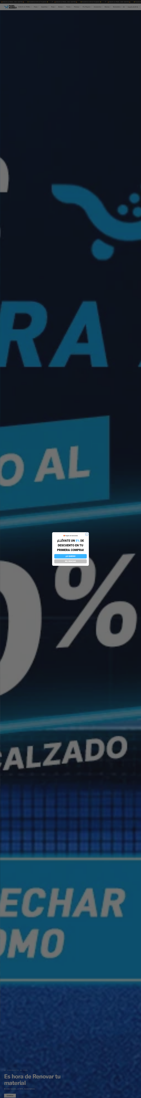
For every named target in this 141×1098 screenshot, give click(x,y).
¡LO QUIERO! (70, 556)
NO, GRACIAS (70, 561)
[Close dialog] (86, 534)
